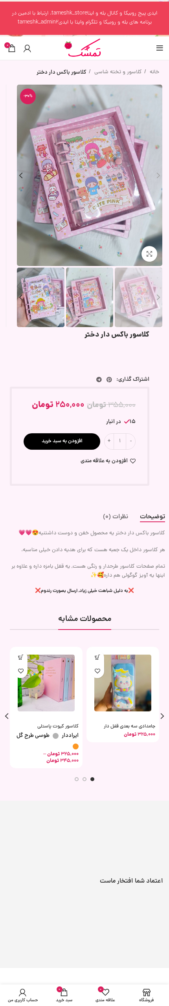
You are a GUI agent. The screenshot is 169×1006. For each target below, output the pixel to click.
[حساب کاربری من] (27, 48)
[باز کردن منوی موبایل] (159, 48)
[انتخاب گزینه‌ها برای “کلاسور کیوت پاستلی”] (21, 657)
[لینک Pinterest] (109, 380)
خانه (153, 72)
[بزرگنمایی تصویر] (149, 254)
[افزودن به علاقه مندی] (97, 671)
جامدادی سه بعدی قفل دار (129, 726)
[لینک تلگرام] (99, 380)
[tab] (152, 517)
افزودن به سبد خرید (62, 441)
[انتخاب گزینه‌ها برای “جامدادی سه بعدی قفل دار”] (97, 657)
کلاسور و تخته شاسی (117, 72)
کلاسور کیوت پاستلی (58, 726)
